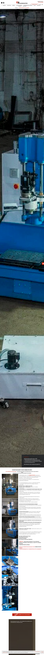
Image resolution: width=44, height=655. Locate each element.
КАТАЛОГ (4, 5)
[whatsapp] (3, 2)
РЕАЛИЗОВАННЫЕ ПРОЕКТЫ (28, 5)
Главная (16, 7)
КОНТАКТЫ (38, 5)
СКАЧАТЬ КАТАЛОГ (19, 5)
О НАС (35, 5)
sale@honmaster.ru (40, 1)
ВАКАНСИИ (24, 6)
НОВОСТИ (19, 6)
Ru (42, 4)
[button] (34, 4)
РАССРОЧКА (9, 5)
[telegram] (1, 2)
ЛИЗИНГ (13, 5)
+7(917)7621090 (40, 2)
